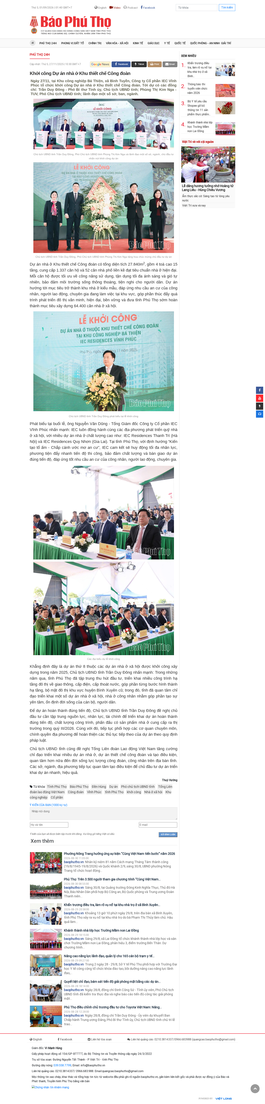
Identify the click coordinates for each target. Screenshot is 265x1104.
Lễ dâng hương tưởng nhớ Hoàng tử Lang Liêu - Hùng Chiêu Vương (207, 188)
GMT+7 (51, 7)
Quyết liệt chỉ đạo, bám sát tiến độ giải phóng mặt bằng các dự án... (112, 981)
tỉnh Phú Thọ (114, 792)
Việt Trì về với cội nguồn (198, 142)
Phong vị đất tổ (72, 43)
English (102, 7)
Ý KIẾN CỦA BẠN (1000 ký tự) (48, 805)
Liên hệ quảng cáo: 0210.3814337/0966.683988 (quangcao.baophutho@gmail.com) (182, 1039)
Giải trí (226, 43)
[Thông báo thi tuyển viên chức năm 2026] (225, 89)
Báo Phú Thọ (79, 786)
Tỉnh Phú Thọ (57, 786)
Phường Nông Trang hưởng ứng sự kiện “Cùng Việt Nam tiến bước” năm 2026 (119, 854)
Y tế (167, 43)
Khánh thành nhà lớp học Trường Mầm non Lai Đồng (101, 930)
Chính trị (95, 43)
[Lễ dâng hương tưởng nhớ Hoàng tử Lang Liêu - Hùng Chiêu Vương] (208, 164)
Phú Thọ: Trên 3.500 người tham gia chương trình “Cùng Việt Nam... (112, 879)
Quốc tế (180, 43)
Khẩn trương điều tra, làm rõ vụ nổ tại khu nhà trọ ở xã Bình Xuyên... (112, 905)
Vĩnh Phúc (94, 792)
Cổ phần (57, 797)
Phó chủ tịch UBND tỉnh (138, 786)
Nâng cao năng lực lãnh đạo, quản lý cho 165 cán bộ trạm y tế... (109, 956)
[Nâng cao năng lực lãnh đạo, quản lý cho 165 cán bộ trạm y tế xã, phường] (46, 965)
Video (117, 7)
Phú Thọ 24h (48, 43)
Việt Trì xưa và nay (194, 205)
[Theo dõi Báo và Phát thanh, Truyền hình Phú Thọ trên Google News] (100, 64)
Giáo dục (154, 43)
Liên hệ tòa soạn (101, 1039)
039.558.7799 (62, 1065)
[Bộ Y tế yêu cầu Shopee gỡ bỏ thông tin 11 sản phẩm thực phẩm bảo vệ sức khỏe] (225, 107)
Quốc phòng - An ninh (205, 43)
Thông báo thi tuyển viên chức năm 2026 (197, 89)
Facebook (149, 7)
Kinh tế (138, 43)
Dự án (113, 786)
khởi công (134, 792)
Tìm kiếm (227, 7)
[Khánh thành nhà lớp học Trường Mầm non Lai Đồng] (46, 939)
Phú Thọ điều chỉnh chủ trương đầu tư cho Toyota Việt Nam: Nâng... (113, 1007)
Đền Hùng (99, 786)
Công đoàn (76, 792)
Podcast (132, 7)
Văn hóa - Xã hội (117, 43)
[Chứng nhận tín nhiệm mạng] (50, 1087)
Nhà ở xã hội (153, 792)
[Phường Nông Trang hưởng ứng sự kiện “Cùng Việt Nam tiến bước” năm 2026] (46, 863)
